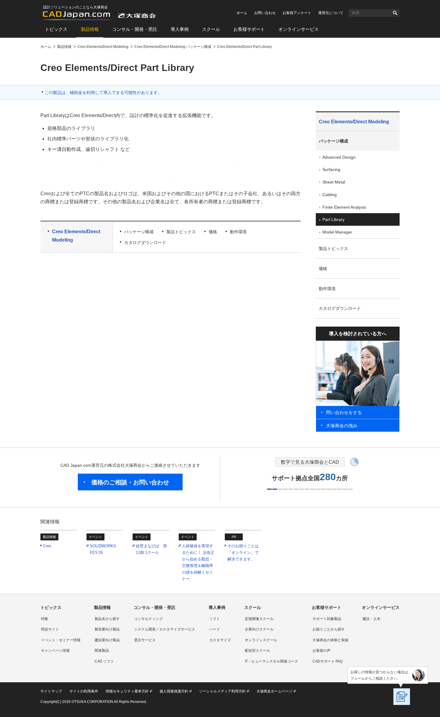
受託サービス (145, 640)
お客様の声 (321, 650)
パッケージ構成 (139, 231)
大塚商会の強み (341, 425)
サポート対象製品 (326, 619)
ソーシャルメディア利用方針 (222, 691)
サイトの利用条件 (83, 691)
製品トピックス (181, 231)
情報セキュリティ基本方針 (127, 691)
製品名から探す (107, 619)
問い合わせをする (344, 412)
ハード (214, 629)
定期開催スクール (259, 619)
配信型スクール (257, 650)
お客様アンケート (297, 13)
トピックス (56, 29)
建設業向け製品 (107, 640)
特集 (44, 619)
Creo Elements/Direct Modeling (76, 235)
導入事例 (180, 29)
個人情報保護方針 (174, 691)
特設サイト (50, 629)
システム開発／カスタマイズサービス (164, 629)
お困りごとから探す (328, 629)
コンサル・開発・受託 (134, 29)
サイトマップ (51, 691)
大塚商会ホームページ (274, 691)
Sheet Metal (333, 182)
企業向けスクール (259, 629)
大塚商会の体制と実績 (330, 640)
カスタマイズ (220, 640)
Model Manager (337, 232)
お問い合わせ (265, 13)
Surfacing (331, 169)
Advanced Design (339, 157)
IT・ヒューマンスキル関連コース (271, 661)
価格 (213, 231)
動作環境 (238, 231)
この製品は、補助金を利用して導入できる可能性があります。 (103, 92)
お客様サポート (249, 29)
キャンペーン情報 (55, 650)
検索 (395, 13)
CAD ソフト (104, 661)
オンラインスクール (261, 640)
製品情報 (90, 29)
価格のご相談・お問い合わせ (130, 482)
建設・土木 (371, 619)
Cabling (329, 194)
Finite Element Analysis (344, 207)
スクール (211, 29)
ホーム (241, 13)
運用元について (330, 13)
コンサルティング (148, 619)
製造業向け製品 (107, 629)
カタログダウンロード (145, 242)
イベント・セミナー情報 (61, 640)
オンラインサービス (298, 29)
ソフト (214, 619)
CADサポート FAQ (327, 661)
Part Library (333, 219)
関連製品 (102, 650)
